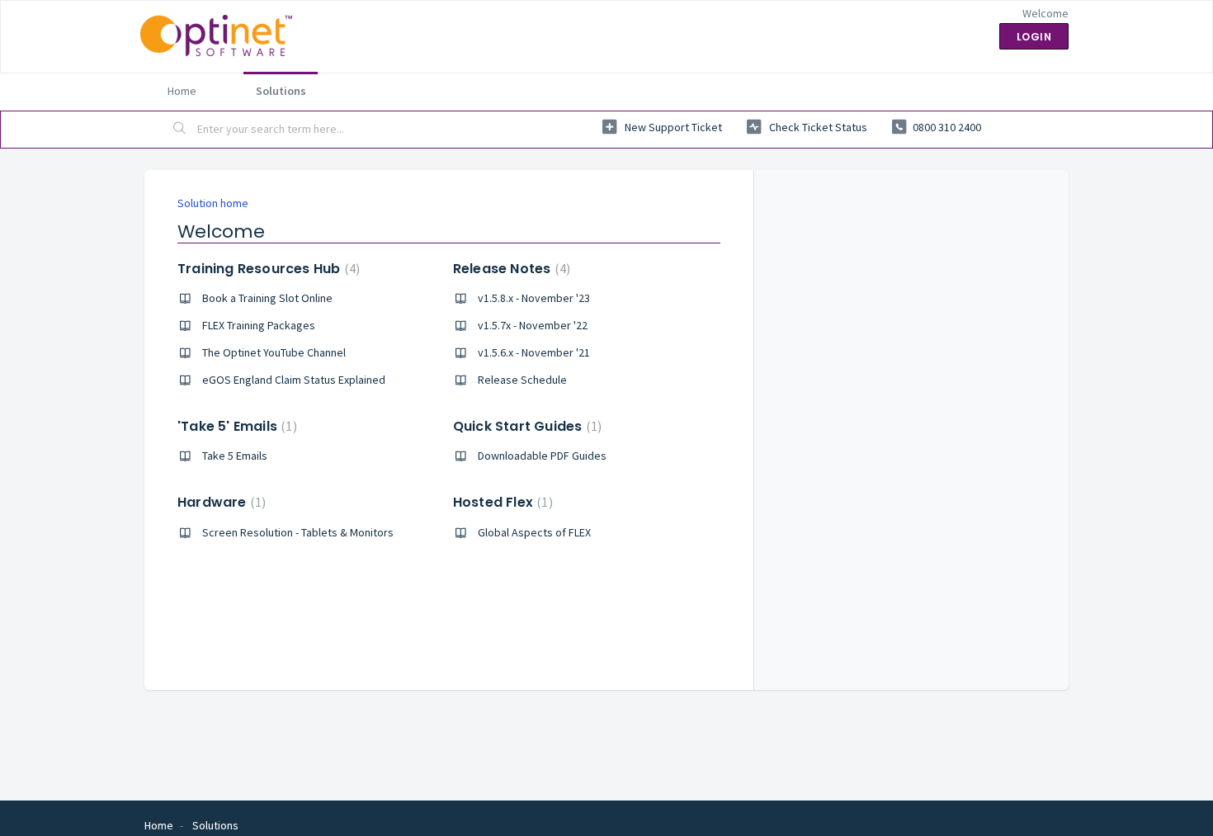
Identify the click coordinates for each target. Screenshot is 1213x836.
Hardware (219, 502)
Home (182, 90)
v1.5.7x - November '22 (533, 325)
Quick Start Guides (525, 426)
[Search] (180, 129)
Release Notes (509, 268)
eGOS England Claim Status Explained (293, 379)
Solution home (212, 203)
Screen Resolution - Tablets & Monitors (298, 532)
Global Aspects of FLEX (534, 532)
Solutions (281, 90)
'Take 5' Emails (235, 426)
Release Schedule (522, 379)
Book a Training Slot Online (267, 297)
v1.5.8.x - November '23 (534, 297)
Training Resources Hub (266, 268)
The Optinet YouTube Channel (274, 352)
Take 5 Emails (234, 455)
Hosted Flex (501, 502)
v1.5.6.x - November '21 (534, 352)
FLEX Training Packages (258, 325)
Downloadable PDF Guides (542, 455)
